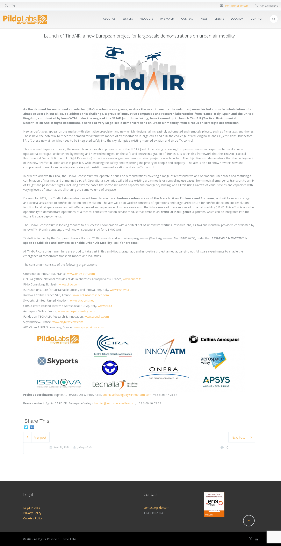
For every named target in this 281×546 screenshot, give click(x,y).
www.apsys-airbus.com (88, 327)
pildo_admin (85, 447)
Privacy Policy (32, 513)
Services (128, 18)
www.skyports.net (82, 300)
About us (109, 18)
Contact (256, 18)
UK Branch (167, 18)
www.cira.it (105, 306)
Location (237, 18)
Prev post (40, 437)
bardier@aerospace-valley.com (114, 403)
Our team (187, 18)
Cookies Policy (33, 518)
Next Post (238, 437)
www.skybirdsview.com (67, 322)
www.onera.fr (132, 279)
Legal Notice (31, 508)
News (204, 18)
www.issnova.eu (120, 290)
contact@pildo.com (236, 5)
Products (146, 18)
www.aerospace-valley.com (76, 311)
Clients (219, 18)
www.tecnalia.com (97, 316)
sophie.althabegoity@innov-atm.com (127, 395)
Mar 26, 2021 (61, 447)
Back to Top (249, 521)
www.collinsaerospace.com (91, 295)
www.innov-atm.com (81, 274)
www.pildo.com (69, 284)
